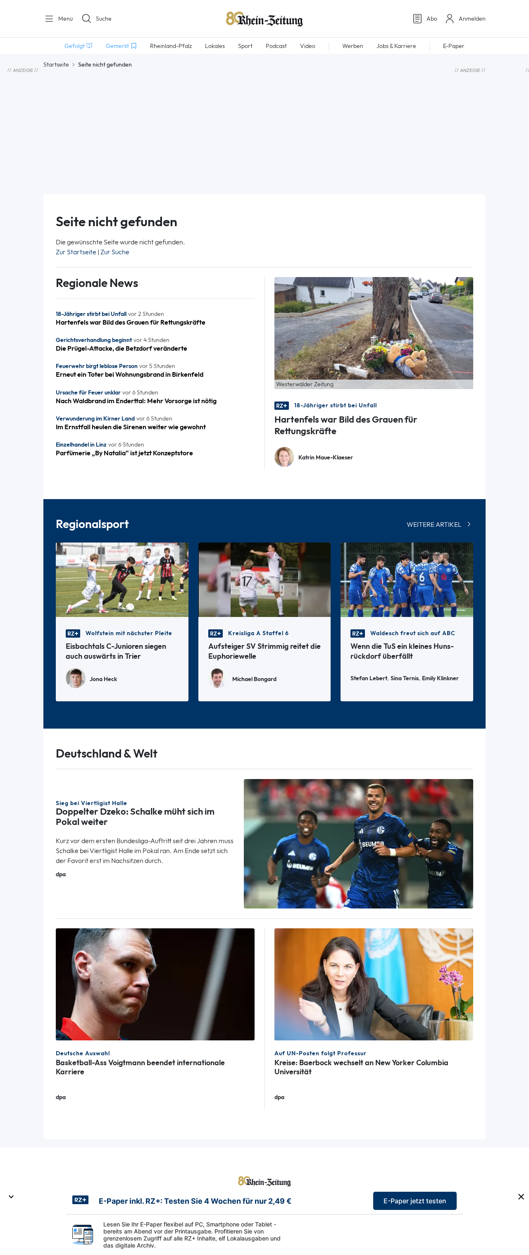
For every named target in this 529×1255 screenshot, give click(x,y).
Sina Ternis (405, 678)
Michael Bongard (254, 679)
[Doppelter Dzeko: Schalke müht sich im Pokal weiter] (359, 843)
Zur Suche (114, 252)
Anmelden (472, 18)
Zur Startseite (76, 252)
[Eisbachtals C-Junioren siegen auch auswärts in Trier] (122, 579)
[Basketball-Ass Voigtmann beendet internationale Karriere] (155, 983)
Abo (432, 18)
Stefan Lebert (368, 678)
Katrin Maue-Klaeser (325, 457)
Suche (104, 18)
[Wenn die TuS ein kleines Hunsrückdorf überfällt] (407, 579)
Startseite (56, 64)
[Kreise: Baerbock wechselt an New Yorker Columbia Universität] (373, 983)
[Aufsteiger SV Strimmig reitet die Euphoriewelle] (264, 579)
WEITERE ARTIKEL (434, 524)
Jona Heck (103, 679)
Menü (64, 18)
